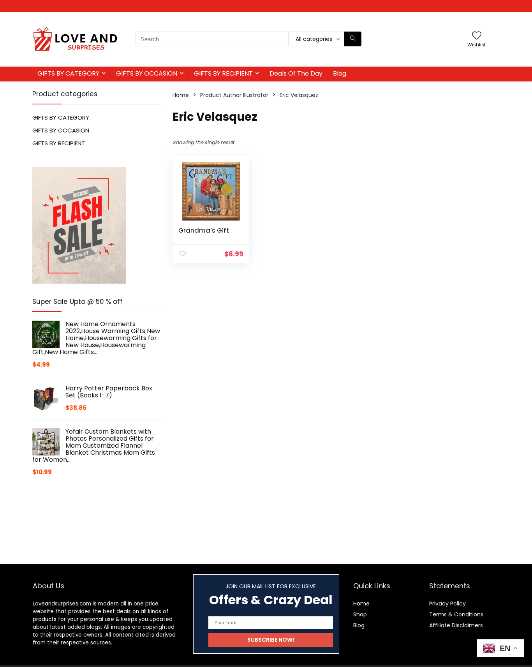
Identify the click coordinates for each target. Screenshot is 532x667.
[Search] (352, 39)
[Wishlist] (476, 36)
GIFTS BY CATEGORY (68, 73)
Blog (339, 73)
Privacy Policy (447, 603)
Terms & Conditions (456, 614)
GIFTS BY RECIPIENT (223, 73)
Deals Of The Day (296, 73)
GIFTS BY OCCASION (146, 73)
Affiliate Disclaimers (456, 625)
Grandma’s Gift (203, 230)
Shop (360, 614)
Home (181, 95)
